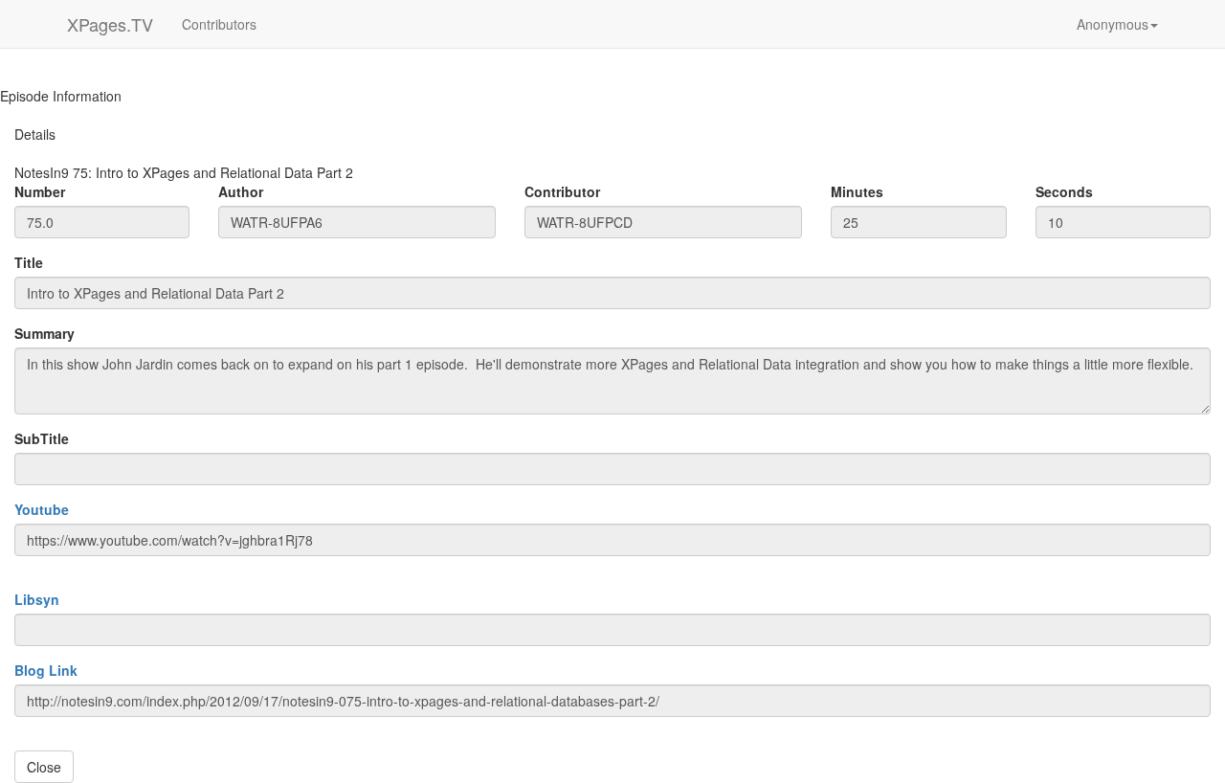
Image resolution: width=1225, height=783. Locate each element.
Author (240, 191)
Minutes (857, 191)
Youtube (41, 509)
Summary (44, 333)
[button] (1117, 24)
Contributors (219, 24)
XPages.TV (110, 23)
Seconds (1064, 191)
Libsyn (36, 599)
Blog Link (46, 670)
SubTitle (41, 438)
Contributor (562, 191)
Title (28, 262)
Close (44, 766)
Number (39, 191)
